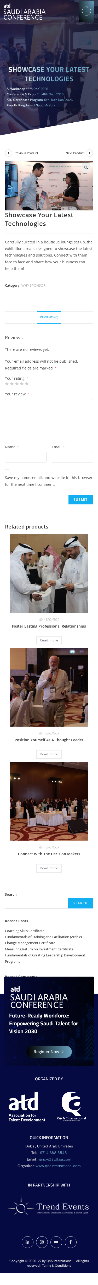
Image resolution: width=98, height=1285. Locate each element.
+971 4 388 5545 (52, 1152)
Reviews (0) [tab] (49, 317)
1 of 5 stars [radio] (7, 383)
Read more (49, 640)
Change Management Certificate (30, 942)
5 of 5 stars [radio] (26, 383)
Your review (17, 393)
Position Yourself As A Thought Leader (49, 739)
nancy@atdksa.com (54, 1159)
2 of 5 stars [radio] (12, 383)
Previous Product (26, 153)
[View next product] (89, 153)
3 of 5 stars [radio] (17, 383)
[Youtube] (56, 1242)
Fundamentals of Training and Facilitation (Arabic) (43, 936)
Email (58, 446)
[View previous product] (8, 153)
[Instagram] (42, 1242)
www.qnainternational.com (58, 1165)
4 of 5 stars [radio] (22, 383)
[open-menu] (86, 11)
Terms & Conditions (56, 1266)
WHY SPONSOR (33, 285)
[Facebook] (71, 1242)
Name (12, 446)
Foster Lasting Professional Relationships (49, 626)
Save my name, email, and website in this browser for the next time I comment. (49, 481)
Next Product (75, 153)
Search (11, 894)
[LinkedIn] (27, 1242)
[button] (86, 167)
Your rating (16, 378)
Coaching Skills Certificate (24, 930)
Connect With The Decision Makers (49, 853)
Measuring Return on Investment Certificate (39, 949)
